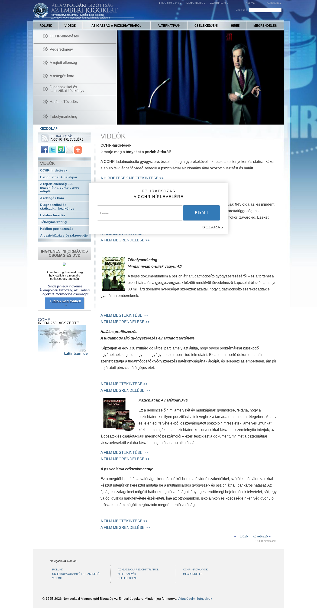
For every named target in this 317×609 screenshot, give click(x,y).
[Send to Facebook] (44, 149)
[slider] (198, 121)
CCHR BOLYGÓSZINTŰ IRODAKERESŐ (76, 574)
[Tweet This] (53, 149)
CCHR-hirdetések (53, 170)
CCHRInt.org (218, 2)
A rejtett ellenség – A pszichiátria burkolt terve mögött (60, 187)
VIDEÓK (70, 25)
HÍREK (235, 25)
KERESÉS (241, 10)
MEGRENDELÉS (265, 25)
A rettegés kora (52, 198)
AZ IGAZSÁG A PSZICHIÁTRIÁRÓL (116, 25)
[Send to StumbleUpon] (61, 149)
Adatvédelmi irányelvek (195, 598)
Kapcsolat (273, 2)
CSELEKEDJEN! (206, 25)
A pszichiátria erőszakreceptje (64, 235)
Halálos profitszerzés (56, 228)
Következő (260, 536)
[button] (130, 121)
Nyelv (249, 2)
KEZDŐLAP (49, 128)
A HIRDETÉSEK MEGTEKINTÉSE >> (132, 178)
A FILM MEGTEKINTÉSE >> (124, 315)
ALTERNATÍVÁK (169, 25)
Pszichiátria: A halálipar (58, 177)
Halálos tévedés (52, 215)
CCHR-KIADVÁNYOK (195, 569)
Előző (243, 536)
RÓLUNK (45, 25)
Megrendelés (195, 2)
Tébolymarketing (53, 222)
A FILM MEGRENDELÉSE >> (125, 240)
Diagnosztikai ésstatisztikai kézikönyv (57, 206)
